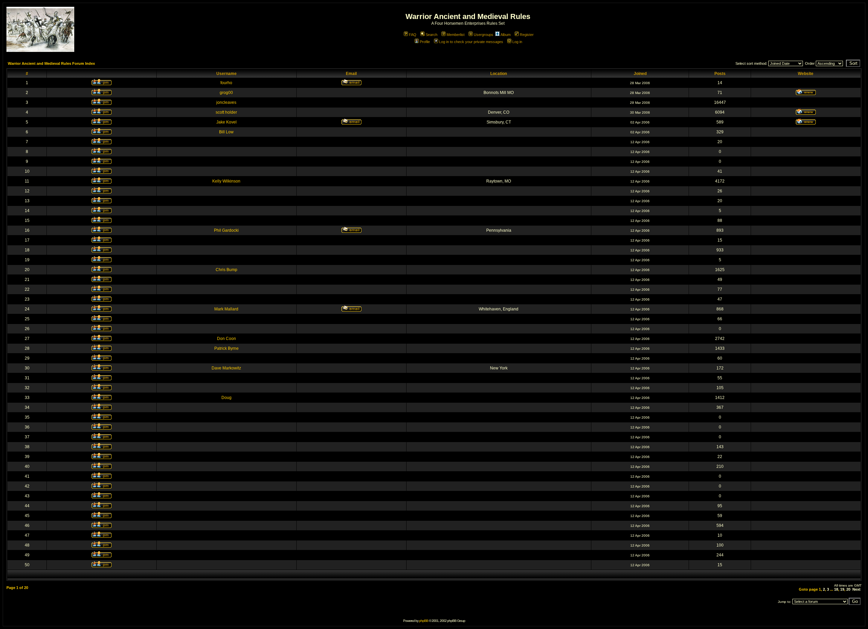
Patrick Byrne (226, 348)
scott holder (226, 112)
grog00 (226, 92)
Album (505, 35)
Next (856, 589)
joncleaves (226, 102)
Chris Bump (226, 269)
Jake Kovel (226, 122)
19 (842, 589)
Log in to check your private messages (471, 42)
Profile (425, 42)
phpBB (423, 621)
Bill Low (226, 132)
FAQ (412, 35)
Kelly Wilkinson (226, 181)
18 (836, 589)
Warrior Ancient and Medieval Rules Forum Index (51, 63)
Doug (226, 397)
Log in (517, 42)
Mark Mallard (226, 309)
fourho (226, 82)
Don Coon (226, 338)
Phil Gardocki (226, 230)
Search (431, 35)
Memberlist (456, 35)
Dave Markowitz (226, 368)
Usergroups (483, 35)
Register (527, 35)
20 (848, 589)
